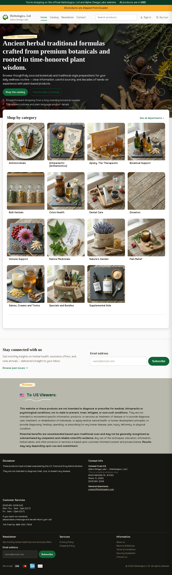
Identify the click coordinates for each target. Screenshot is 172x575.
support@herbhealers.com (101, 489)
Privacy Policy (67, 542)
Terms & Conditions (126, 549)
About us (120, 542)
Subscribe (158, 361)
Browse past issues (15, 368)
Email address (99, 353)
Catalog (54, 17)
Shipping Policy (67, 546)
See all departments (152, 118)
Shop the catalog (15, 92)
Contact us (121, 557)
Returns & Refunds (125, 546)
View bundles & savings (46, 92)
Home (44, 17)
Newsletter (67, 17)
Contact (81, 17)
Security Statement (125, 553)
